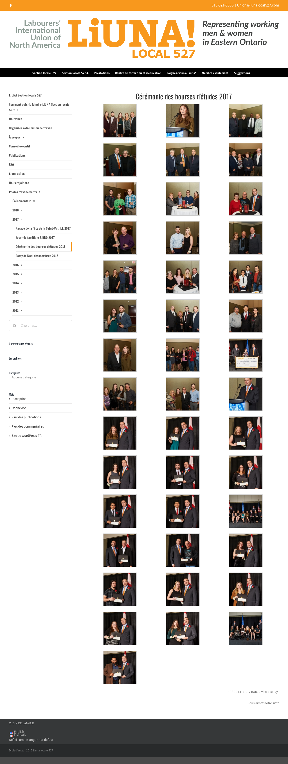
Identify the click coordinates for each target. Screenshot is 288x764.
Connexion (19, 408)
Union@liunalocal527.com (258, 5)
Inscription (19, 399)
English (19, 731)
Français (20, 734)
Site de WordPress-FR (27, 435)
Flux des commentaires (28, 426)
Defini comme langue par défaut (31, 740)
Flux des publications (26, 417)
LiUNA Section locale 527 (25, 95)
